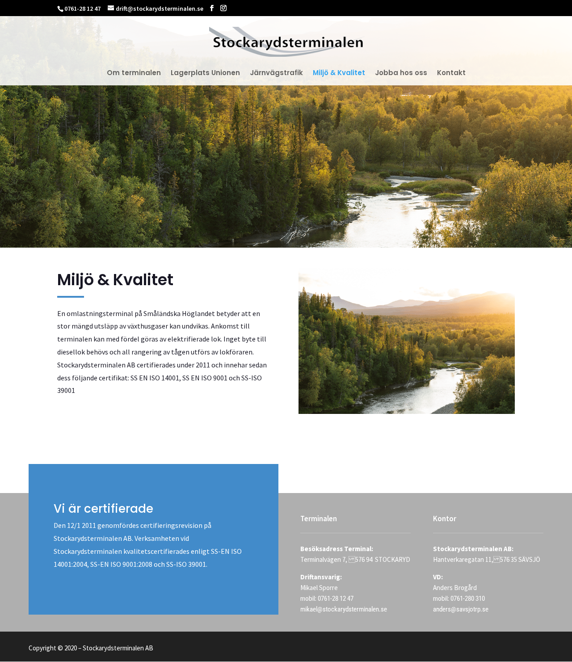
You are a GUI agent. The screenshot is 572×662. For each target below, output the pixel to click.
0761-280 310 (467, 599)
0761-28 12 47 (335, 599)
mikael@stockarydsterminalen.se (343, 609)
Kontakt (451, 73)
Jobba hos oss (401, 73)
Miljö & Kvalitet (339, 73)
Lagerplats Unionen (205, 73)
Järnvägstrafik (276, 73)
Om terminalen (134, 73)
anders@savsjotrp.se (460, 609)
